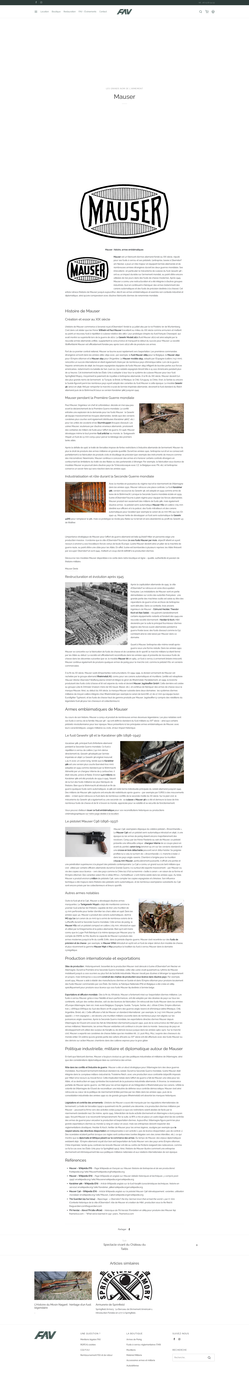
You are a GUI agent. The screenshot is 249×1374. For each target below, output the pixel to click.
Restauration (70, 11)
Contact (103, 11)
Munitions (131, 1350)
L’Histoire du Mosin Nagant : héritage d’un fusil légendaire (62, 1306)
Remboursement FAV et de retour (96, 1355)
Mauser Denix (71, 568)
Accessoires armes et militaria (140, 1360)
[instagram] (41, 2)
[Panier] (206, 11)
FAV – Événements (87, 11)
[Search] (209, 1357)
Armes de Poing (134, 1339)
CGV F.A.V (85, 1350)
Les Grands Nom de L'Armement (124, 89)
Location (44, 11)
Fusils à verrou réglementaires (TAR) (143, 1344)
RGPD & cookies (88, 1344)
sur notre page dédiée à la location (102, 814)
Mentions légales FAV (90, 1339)
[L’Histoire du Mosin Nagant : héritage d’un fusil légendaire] (63, 1285)
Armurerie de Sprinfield (110, 1304)
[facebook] (36, 2)
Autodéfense (132, 1365)
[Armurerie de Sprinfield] (124, 1285)
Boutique (56, 11)
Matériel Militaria (134, 1355)
